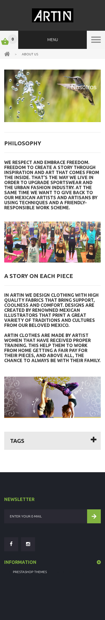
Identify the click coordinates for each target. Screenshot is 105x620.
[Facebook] (11, 544)
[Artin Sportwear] (52, 15)
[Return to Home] (7, 53)
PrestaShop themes (30, 572)
